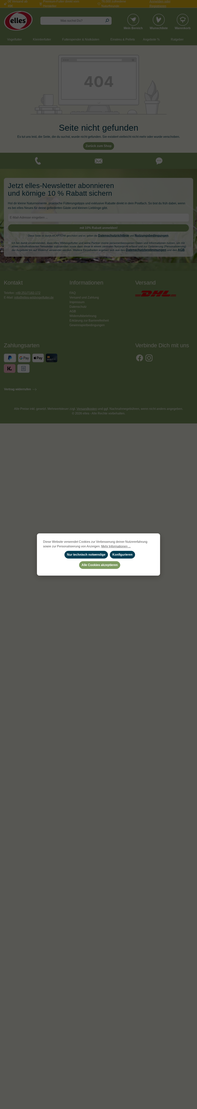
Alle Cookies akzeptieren (100, 565)
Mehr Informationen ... (116, 546)
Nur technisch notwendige (86, 554)
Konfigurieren (122, 554)
